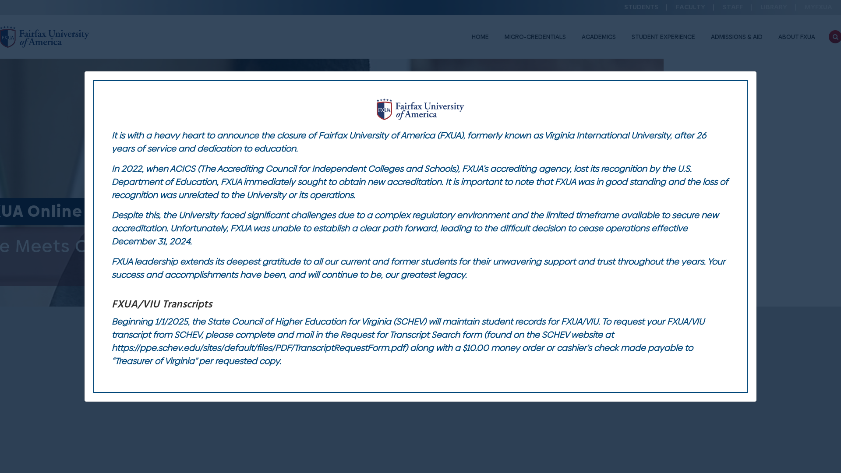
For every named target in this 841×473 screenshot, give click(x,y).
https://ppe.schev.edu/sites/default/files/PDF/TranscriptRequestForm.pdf (258, 347)
